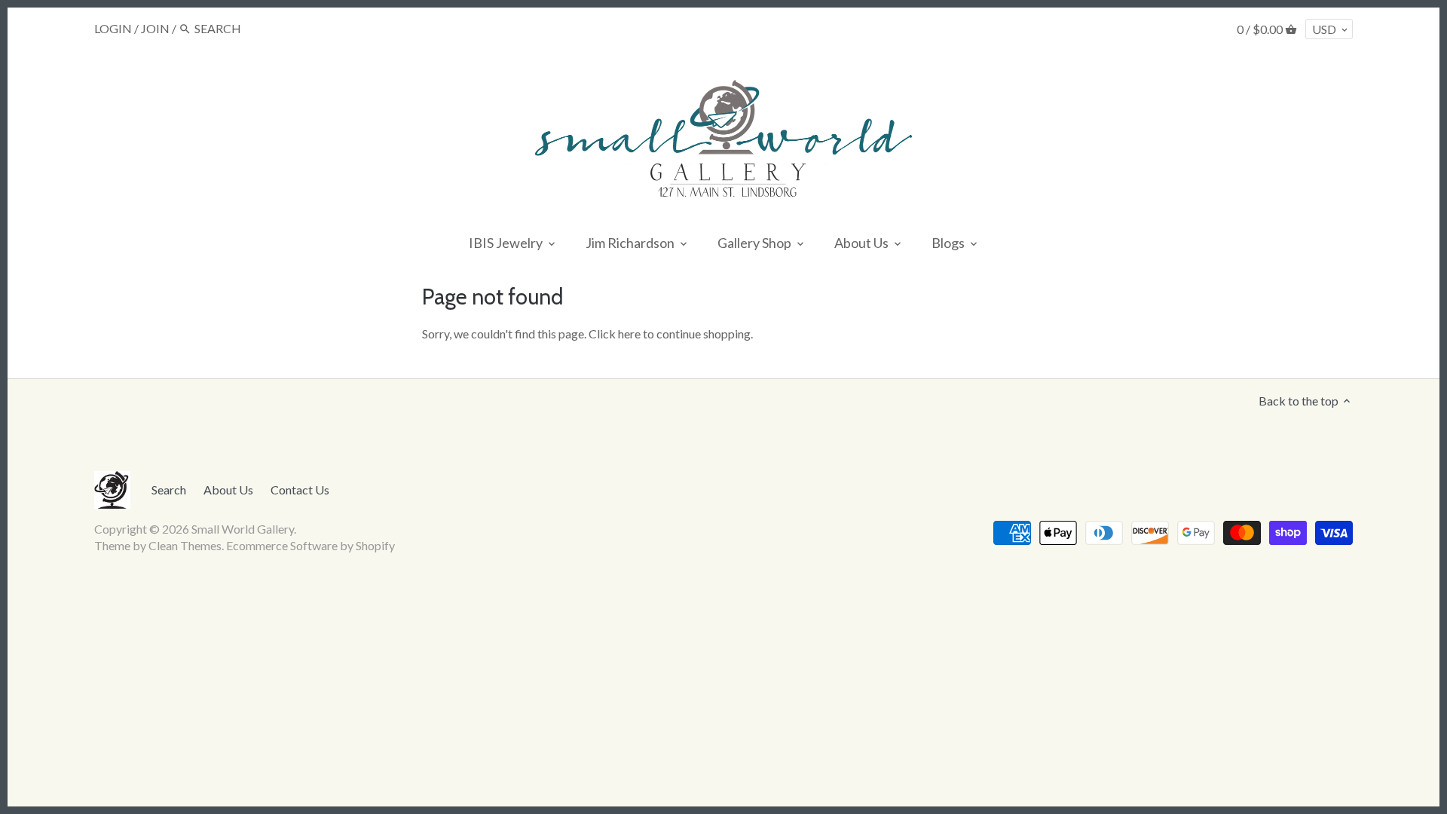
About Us (228, 489)
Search (168, 489)
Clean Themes (185, 545)
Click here (615, 333)
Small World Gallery (242, 529)
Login (113, 28)
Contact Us (300, 489)
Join (155, 28)
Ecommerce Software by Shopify (310, 545)
